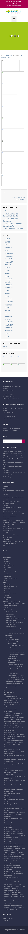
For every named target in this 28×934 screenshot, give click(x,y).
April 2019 (7, 310)
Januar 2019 (8, 319)
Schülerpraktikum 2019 (10, 909)
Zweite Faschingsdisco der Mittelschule (14, 848)
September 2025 (9, 261)
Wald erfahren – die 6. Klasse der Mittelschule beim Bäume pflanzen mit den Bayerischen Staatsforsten (14, 514)
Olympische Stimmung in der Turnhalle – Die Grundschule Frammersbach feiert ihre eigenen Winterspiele (14, 522)
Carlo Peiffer (8, 55)
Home (4, 555)
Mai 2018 (7, 336)
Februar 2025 (8, 279)
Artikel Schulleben (11, 626)
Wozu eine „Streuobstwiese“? (16, 679)
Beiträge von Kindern (10, 610)
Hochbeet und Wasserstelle (15, 664)
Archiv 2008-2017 (9, 692)
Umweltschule (8, 635)
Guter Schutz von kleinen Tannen (13, 882)
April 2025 (7, 273)
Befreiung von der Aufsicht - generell (12, 456)
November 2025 (9, 256)
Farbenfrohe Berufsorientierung (12, 856)
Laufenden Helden (11, 616)
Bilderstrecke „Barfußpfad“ (17, 677)
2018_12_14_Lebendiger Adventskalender (18, 198)
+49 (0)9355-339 (8, 394)
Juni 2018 (7, 333)
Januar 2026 (8, 250)
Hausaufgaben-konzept (10, 593)
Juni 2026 (7, 239)
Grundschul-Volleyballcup (11, 850)
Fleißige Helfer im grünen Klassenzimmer (14, 497)
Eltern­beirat (7, 567)
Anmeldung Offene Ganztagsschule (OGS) (14, 451)
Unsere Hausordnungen (10, 578)
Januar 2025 (8, 282)
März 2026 (7, 244)
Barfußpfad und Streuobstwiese (16, 675)
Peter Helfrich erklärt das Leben (12, 890)
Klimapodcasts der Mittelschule (14, 683)
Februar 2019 (8, 316)
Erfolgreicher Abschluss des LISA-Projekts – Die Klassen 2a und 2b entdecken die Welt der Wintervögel (13, 831)
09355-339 (14, 3)
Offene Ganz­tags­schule (10, 586)
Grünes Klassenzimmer (12, 639)
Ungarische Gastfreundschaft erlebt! (13, 894)
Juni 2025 (7, 267)
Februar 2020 (8, 299)
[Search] (23, 441)
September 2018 (9, 330)
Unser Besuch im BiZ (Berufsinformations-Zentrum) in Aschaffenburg (12, 878)
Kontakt (6, 580)
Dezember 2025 (9, 253)
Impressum (5, 920)
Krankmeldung (7, 477)
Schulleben (6, 607)
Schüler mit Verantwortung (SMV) (11, 601)
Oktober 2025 (8, 259)
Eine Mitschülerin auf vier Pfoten (14, 622)
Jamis (5, 193)
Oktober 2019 (8, 304)
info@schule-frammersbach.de (14, 5)
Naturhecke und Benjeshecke (16, 652)
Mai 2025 (7, 270)
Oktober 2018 (8, 327)
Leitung (6, 559)
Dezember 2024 (9, 284)
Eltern (4, 582)
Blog (4, 690)
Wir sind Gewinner (11, 620)
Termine (6, 599)
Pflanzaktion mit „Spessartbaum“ (13, 865)
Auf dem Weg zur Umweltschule (12, 884)
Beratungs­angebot (9, 565)
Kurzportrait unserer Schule (11, 572)
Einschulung (7, 597)
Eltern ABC (7, 591)
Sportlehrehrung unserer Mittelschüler (14, 763)
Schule (4, 569)
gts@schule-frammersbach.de (13, 419)
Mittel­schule (7, 576)
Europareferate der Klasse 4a (12, 749)
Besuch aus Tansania (10, 823)
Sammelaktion (8, 211)
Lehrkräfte (7, 561)
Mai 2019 (7, 307)
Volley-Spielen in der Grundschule (14, 228)
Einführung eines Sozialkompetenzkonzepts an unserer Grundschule (14, 799)
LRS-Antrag (6, 470)
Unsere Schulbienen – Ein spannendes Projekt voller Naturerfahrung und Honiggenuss (14, 814)
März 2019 (7, 313)
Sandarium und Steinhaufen (15, 666)
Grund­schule (7, 574)
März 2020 (7, 296)
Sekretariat (7, 563)
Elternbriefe (7, 584)
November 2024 (9, 287)
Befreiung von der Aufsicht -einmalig (12, 453)
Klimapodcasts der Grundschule (14, 681)
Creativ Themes (17, 931)
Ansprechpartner (7, 557)
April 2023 (7, 293)
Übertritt (6, 595)
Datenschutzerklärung (8, 918)
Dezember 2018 (9, 322)
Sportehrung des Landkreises (12, 863)
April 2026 (7, 241)
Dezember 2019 (9, 302)
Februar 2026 (8, 247)
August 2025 (8, 264)
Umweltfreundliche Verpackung (12, 892)
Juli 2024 (7, 290)
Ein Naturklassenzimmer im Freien (15, 618)
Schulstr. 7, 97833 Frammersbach (11, 428)
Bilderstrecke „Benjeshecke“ (17, 654)
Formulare (7, 588)
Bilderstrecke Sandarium (16, 669)
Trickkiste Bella (12, 624)
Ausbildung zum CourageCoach (16, 633)
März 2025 (7, 276)
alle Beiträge (7, 694)
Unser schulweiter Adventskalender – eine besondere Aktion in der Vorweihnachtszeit (14, 772)
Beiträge (5, 346)
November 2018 (9, 324)
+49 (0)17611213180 (10, 417)
